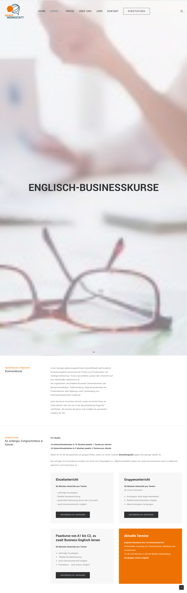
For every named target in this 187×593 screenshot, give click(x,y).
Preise (70, 11)
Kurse (54, 11)
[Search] (181, 11)
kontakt (113, 11)
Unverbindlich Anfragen (72, 515)
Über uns (85, 11)
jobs (99, 11)
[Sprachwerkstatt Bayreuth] (14, 11)
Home (41, 11)
